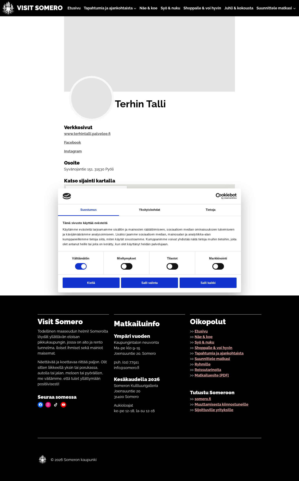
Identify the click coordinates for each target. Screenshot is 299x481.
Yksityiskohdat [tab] (149, 209)
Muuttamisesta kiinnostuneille (221, 404)
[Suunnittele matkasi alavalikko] (294, 8)
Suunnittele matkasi (212, 359)
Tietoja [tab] (210, 209)
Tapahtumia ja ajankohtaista (219, 353)
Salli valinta (149, 282)
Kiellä (91, 282)
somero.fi (203, 399)
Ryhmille (203, 364)
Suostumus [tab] (88, 209)
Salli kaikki (208, 282)
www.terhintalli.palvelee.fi (87, 134)
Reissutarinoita (208, 370)
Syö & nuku (204, 342)
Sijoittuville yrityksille (214, 410)
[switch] (126, 266)
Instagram (73, 151)
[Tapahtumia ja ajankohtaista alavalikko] (135, 8)
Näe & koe (204, 337)
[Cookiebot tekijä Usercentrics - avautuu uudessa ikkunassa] (219, 196)
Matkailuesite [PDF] (212, 375)
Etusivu (201, 331)
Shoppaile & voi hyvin (213, 348)
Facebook (72, 142)
